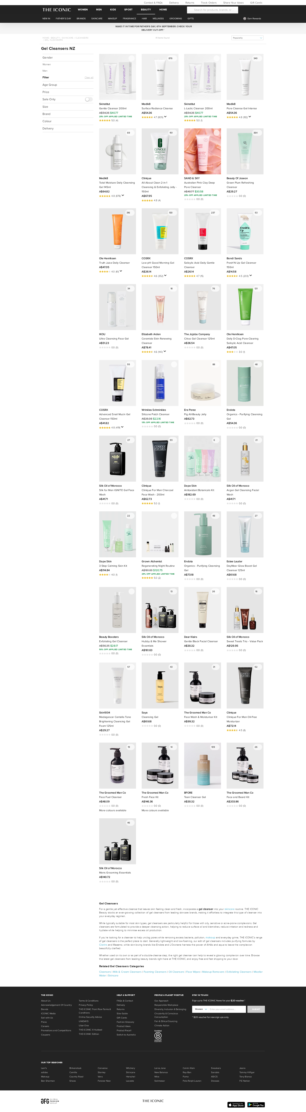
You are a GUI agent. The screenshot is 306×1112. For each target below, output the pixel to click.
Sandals (215, 1072)
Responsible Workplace (166, 1005)
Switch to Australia (126, 1034)
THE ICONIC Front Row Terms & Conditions (95, 1011)
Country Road (76, 1076)
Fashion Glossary (125, 1022)
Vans (100, 1076)
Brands (44, 1009)
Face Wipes (193, 971)
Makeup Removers (213, 971)
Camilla (73, 1072)
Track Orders (208, 2)
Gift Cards (256, 2)
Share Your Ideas (232, 2)
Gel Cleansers (54, 40)
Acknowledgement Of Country (56, 1005)
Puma (186, 1076)
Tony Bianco (245, 1076)
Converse (102, 1068)
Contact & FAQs (153, 2)
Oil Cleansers (176, 971)
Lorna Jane (160, 1068)
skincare (229, 909)
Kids (113, 9)
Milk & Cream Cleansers (127, 971)
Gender (47, 57)
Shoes (72, 1081)
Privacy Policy (86, 1005)
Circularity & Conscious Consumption (166, 1015)
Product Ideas (124, 1026)
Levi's (44, 1068)
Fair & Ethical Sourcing (165, 1021)
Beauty (146, 9)
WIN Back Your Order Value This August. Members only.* (153, 28)
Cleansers (82, 38)
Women (83, 9)
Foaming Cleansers (155, 971)
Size (45, 107)
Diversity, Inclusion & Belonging (170, 1009)
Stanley (102, 1072)
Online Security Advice (90, 1017)
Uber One (84, 1025)
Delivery (174, 2)
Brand (46, 114)
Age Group (49, 84)
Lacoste (130, 1081)
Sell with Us (47, 1018)
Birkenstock (75, 1068)
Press (44, 1022)
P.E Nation (244, 1081)
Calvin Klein (189, 1068)
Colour (47, 121)
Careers (45, 1026)
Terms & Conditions (88, 1001)
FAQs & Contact (125, 1001)
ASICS (214, 1076)
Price (45, 92)
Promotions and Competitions (56, 1030)
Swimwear (159, 1081)
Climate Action (161, 1025)
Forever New (104, 1081)
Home (163, 9)
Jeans (242, 1068)
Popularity (238, 38)
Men (99, 9)
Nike (156, 1076)
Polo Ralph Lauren (192, 1081)
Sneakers (216, 1068)
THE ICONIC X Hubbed (90, 1030)
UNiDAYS (84, 1021)
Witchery (130, 1068)
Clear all (89, 77)
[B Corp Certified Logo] (171, 1036)
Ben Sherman (48, 1081)
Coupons (45, 1034)
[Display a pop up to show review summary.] (166, 117)
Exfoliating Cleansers (238, 971)
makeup (210, 937)
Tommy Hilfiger (246, 1072)
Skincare (67, 38)
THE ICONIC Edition (89, 1034)
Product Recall (124, 1030)
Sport (128, 9)
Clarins (103, 944)
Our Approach (161, 1001)
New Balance (161, 1072)
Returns (189, 2)
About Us (45, 1001)
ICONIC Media (48, 1013)
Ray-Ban (187, 1072)
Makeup (45, 1076)
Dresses (215, 1081)
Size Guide (122, 1013)
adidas (44, 1072)
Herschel (130, 1076)
